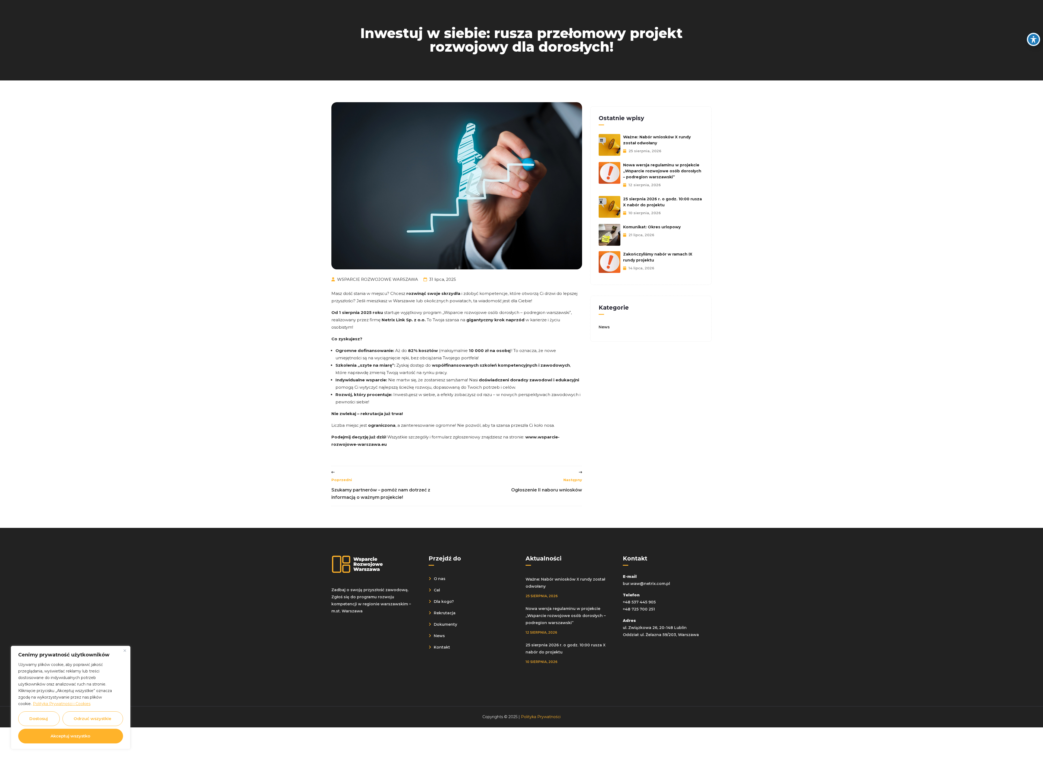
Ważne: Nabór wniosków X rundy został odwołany (657, 140)
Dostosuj (38, 718)
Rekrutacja (444, 613)
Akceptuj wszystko (70, 736)
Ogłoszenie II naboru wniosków (546, 485)
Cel (437, 590)
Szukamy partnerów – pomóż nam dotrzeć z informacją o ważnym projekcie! (380, 489)
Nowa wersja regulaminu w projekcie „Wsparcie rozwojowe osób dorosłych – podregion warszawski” (662, 171)
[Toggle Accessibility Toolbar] (1033, 39)
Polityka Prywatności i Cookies (61, 703)
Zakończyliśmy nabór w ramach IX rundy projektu (657, 257)
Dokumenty (445, 624)
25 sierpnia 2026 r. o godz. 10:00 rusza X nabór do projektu (662, 202)
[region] (70, 697)
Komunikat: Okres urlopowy (652, 227)
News (604, 327)
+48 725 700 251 (639, 609)
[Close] (124, 650)
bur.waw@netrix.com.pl (646, 583)
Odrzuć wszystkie (92, 718)
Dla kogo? (444, 601)
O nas (439, 578)
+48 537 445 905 (639, 602)
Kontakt (442, 647)
